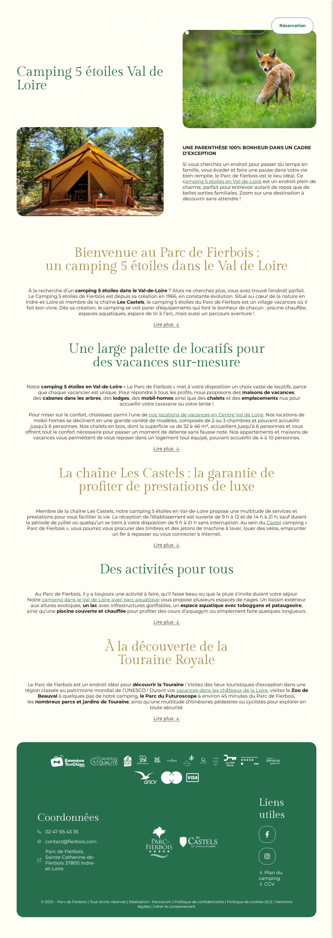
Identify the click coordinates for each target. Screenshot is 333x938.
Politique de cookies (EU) (249, 901)
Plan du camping (271, 875)
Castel (273, 523)
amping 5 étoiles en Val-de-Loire (223, 181)
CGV (269, 884)
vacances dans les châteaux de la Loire (222, 690)
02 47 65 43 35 (61, 832)
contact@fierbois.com (71, 842)
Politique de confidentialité (199, 901)
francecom (161, 901)
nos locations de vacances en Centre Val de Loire (206, 415)
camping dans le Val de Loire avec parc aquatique (100, 600)
